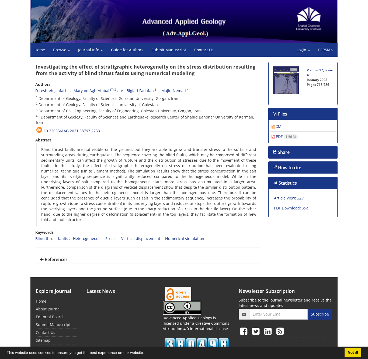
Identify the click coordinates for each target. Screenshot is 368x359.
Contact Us (204, 49)
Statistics (287, 183)
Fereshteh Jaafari (50, 90)
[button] (146, 353)
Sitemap (43, 340)
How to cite (289, 168)
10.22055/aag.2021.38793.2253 (72, 130)
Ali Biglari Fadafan (137, 90)
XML (279, 126)
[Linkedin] (269, 331)
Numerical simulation (184, 238)
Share (283, 152)
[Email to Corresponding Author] (111, 90)
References (56, 259)
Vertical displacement (140, 238)
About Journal (48, 308)
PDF (285, 136)
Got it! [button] (353, 352)
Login (302, 49)
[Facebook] (245, 331)
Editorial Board (49, 316)
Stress (110, 238)
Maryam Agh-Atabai (91, 90)
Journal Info (89, 49)
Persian (326, 49)
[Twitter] (257, 331)
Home (39, 49)
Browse (60, 49)
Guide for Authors (127, 49)
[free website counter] (197, 344)
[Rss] (280, 331)
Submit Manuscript (168, 49)
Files (282, 114)
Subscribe (320, 314)
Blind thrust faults (51, 238)
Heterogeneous (86, 238)
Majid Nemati (173, 90)
